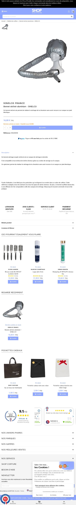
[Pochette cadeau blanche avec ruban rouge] (62, 367)
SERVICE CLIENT (47, 207)
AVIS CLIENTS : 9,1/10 (28, 208)
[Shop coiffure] (37, 11)
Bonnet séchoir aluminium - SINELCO (13, 331)
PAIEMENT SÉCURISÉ (66, 208)
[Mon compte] (69, 11)
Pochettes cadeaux (11, 350)
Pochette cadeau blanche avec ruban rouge (62, 387)
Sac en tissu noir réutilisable (13, 388)
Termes (22, 491)
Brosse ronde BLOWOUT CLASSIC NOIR (63, 273)
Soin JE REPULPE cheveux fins (13, 272)
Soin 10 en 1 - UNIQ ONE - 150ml (38, 273)
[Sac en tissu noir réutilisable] (13, 367)
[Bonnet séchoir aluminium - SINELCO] (42, 95)
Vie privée (17, 491)
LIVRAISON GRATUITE (9, 208)
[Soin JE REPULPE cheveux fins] (13, 251)
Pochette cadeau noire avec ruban (37, 386)
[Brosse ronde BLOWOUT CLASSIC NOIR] (63, 251)
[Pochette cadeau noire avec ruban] (38, 367)
